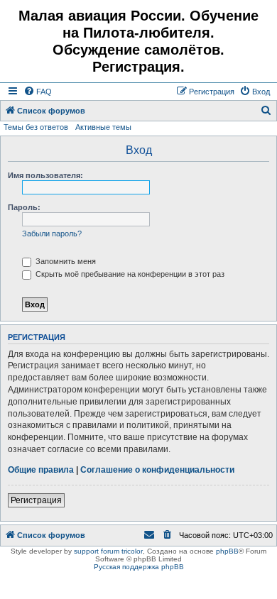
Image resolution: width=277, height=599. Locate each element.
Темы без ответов (36, 127)
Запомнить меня (64, 261)
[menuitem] (37, 91)
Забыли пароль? (52, 233)
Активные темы (103, 127)
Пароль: (24, 207)
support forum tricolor (108, 551)
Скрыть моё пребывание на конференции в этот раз (128, 274)
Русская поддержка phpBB (139, 567)
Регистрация (36, 500)
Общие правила (41, 470)
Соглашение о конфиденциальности (157, 470)
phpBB (227, 551)
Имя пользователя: (45, 175)
